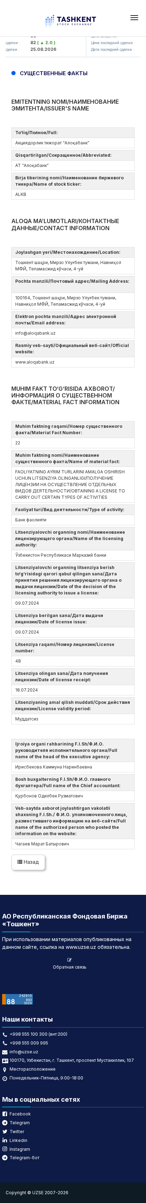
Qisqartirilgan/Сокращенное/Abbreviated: (64, 155)
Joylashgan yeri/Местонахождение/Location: (69, 252)
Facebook (20, 1114)
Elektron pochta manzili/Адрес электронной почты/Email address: (65, 319)
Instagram (20, 1149)
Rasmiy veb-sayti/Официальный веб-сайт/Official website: (72, 348)
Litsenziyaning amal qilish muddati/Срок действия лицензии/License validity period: (72, 705)
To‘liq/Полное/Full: (37, 132)
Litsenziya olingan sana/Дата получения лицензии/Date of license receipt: (61, 676)
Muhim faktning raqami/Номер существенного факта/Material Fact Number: (68, 429)
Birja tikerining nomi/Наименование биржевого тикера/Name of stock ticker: (69, 181)
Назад (30, 862)
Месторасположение (33, 1069)
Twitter (17, 1131)
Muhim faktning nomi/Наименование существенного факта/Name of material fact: (68, 458)
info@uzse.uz (24, 1051)
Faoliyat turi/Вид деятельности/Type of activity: (71, 509)
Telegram (20, 1122)
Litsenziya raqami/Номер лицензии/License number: (64, 647)
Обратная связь (69, 967)
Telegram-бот (24, 1157)
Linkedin (18, 1140)
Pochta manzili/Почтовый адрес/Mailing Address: (72, 284)
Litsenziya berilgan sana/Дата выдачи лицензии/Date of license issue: (59, 618)
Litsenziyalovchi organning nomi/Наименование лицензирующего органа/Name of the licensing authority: (70, 538)
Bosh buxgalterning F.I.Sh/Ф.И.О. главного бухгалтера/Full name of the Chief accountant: (69, 782)
